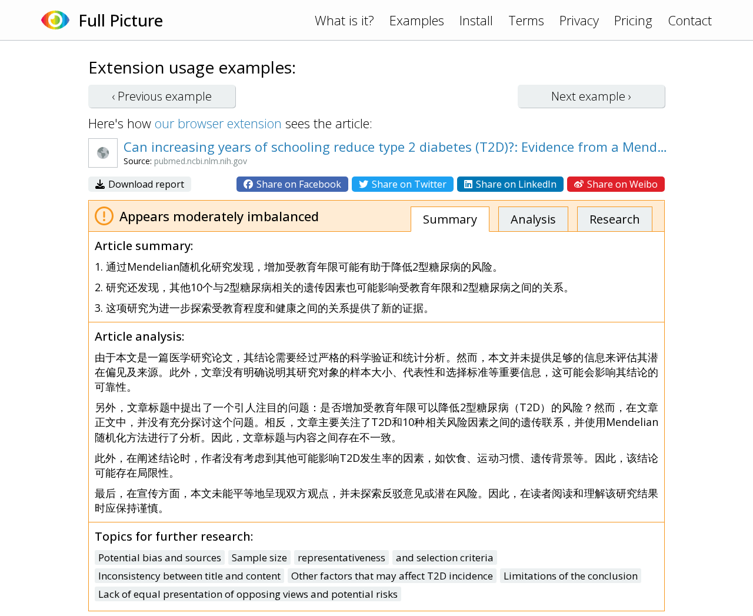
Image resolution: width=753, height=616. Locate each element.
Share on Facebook (297, 184)
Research (614, 219)
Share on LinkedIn (515, 184)
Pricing (633, 20)
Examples (416, 20)
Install (476, 20)
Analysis (533, 219)
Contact (690, 20)
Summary (450, 219)
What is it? (344, 20)
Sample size (259, 557)
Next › (591, 96)
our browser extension (218, 123)
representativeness (341, 557)
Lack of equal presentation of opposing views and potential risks (248, 594)
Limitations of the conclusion (571, 575)
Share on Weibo (621, 184)
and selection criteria (445, 557)
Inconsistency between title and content (189, 575)
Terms (526, 20)
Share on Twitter (408, 184)
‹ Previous (162, 96)
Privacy (579, 20)
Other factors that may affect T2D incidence (392, 575)
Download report (145, 184)
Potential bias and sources (159, 557)
